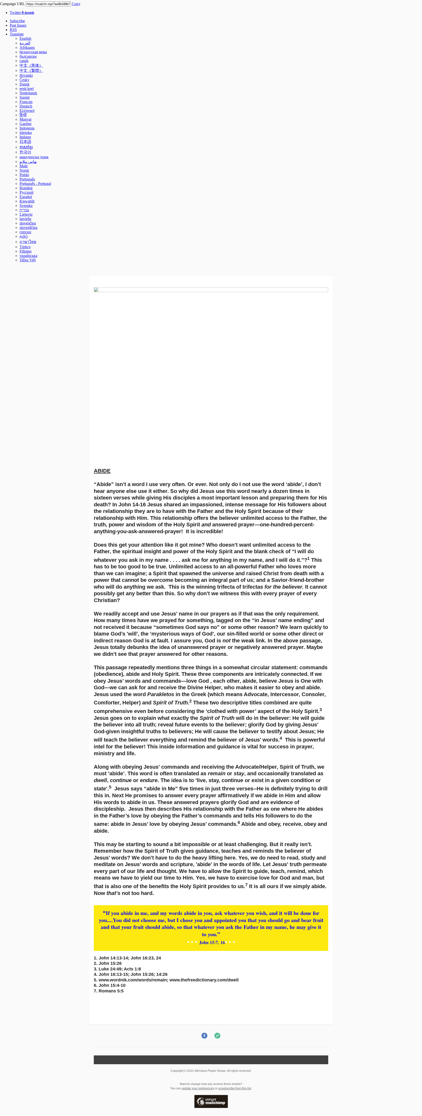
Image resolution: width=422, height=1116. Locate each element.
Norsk (24, 170)
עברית (24, 210)
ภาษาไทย (28, 242)
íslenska (26, 132)
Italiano (25, 137)
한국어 (25, 152)
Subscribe (17, 21)
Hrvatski (26, 75)
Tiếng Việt (28, 260)
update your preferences (198, 1088)
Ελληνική (27, 110)
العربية (25, 43)
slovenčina (28, 223)
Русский (26, 192)
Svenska (26, 205)
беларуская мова (33, 52)
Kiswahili (27, 201)
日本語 (25, 141)
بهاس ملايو (28, 161)
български (28, 56)
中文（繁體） (31, 70)
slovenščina (28, 227)
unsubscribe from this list (234, 1088)
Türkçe (25, 247)
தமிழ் (24, 236)
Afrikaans (27, 47)
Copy (76, 4)
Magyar (26, 119)
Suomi (25, 97)
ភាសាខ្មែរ (26, 147)
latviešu (25, 219)
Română (26, 188)
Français (26, 102)
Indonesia (27, 128)
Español (26, 197)
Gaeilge (26, 124)
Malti (24, 166)
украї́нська (28, 256)
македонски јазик (34, 157)
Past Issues (18, 25)
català (24, 61)
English (25, 38)
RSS (13, 30)
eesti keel (27, 88)
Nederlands (28, 93)
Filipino (26, 251)
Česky (24, 80)
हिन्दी (23, 115)
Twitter (22, 13)
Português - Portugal (35, 183)
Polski (24, 175)
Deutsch (26, 106)
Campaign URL (12, 4)
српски (25, 232)
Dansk (25, 84)
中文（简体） (31, 65)
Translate (17, 34)
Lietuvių (26, 214)
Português (27, 179)
